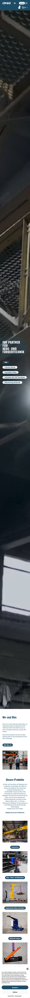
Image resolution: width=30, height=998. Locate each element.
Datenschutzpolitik (18, 996)
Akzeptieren (15, 987)
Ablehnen (15, 992)
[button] (27, 969)
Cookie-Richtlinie (11, 996)
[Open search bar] (27, 3)
